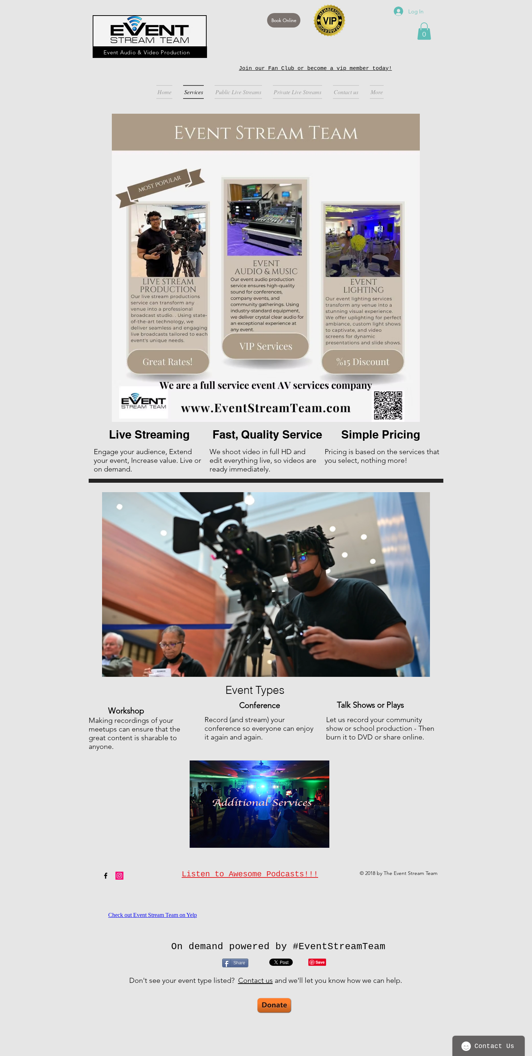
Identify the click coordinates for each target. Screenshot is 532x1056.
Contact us (255, 980)
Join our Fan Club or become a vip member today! (315, 69)
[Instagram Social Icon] (119, 876)
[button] (424, 31)
